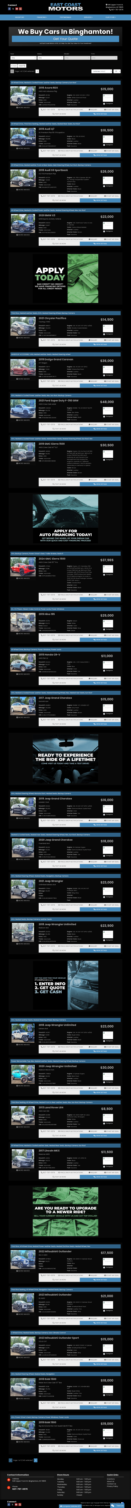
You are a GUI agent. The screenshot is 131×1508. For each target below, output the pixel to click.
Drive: (41, 100)
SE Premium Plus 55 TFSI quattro (51, 132)
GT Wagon (43, 363)
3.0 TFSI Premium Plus (47, 174)
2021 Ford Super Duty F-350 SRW (58, 400)
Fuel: (69, 105)
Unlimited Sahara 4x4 (47, 884)
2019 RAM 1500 (47, 1422)
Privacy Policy (112, 1486)
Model (66, 54)
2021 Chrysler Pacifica (52, 318)
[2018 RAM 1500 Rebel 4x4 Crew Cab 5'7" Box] (23, 1387)
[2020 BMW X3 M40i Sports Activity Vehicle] (23, 223)
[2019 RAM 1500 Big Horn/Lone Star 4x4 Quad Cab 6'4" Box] (23, 1430)
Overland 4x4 (44, 843)
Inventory (111, 1479)
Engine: (69, 95)
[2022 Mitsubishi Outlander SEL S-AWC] (23, 1259)
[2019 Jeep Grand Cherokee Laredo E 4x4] (23, 806)
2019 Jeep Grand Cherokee (55, 798)
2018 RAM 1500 (47, 1379)
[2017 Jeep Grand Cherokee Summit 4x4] (23, 706)
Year (12, 54)
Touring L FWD (44, 322)
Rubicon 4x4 (44, 928)
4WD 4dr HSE (44, 1111)
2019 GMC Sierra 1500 (52, 443)
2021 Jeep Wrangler (51, 881)
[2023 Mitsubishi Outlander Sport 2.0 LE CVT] (23, 1346)
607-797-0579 (117, 9)
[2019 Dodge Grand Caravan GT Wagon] (23, 367)
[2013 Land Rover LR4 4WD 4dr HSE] (23, 1115)
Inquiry (93, 109)
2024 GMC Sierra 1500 (52, 558)
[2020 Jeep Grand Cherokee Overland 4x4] (23, 848)
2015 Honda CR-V (49, 654)
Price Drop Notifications (71, 109)
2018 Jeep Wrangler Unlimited (57, 924)
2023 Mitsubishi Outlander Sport (59, 1338)
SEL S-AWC (43, 1255)
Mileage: (42, 98)
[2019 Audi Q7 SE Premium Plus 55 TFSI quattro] (23, 137)
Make (39, 54)
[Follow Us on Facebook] (9, 8)
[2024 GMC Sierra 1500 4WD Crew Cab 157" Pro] (23, 567)
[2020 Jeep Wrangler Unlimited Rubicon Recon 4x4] (23, 1074)
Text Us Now (60, 114)
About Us (110, 1481)
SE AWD (42, 1298)
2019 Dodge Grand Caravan (56, 359)
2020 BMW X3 (47, 215)
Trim (93, 54)
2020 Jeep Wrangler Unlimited (58, 1066)
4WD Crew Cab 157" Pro (48, 562)
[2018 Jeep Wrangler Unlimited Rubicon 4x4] (23, 932)
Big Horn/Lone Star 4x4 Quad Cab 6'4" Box (55, 1426)
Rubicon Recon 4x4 (46, 1070)
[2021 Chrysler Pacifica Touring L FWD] (23, 326)
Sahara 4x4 (43, 1028)
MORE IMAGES (24, 107)
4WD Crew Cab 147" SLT (48, 447)
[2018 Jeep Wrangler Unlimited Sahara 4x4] (23, 1033)
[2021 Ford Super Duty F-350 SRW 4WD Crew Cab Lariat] (23, 408)
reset (21, 66)
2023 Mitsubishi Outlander (55, 1294)
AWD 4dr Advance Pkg (48, 91)
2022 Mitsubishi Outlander (55, 1251)
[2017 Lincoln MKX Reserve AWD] (23, 1158)
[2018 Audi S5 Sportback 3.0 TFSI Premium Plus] (23, 178)
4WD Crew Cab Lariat (47, 404)
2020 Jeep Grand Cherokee (56, 839)
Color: (69, 98)
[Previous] (12, 71)
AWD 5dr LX (43, 658)
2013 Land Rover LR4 (51, 1107)
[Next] (37, 71)
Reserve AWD (44, 1154)
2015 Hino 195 (47, 614)
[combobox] (23, 58)
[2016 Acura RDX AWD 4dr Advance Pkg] (23, 96)
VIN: (40, 105)
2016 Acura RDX (48, 87)
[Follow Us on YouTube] (16, 8)
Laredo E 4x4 (44, 802)
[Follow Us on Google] (20, 8)
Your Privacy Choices (114, 1503)
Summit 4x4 (43, 701)
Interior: (70, 100)
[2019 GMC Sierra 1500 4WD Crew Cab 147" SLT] (23, 452)
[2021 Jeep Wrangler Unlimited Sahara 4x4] (23, 889)
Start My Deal (112, 109)
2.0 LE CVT (43, 1341)
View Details (101, 114)
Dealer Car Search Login (87, 1503)
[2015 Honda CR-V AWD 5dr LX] (23, 662)
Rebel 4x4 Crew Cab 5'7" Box (50, 1382)
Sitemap (106, 1503)
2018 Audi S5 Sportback (53, 170)
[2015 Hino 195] (23, 622)
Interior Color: (72, 102)
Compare (109, 103)
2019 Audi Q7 (46, 129)
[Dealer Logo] (65, 7)
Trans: (41, 102)
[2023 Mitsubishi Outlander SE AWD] (23, 1302)
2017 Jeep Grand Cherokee (55, 698)
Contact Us (111, 1484)
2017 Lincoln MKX (49, 1150)
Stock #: (42, 95)
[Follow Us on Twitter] (13, 8)
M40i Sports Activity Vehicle (50, 219)
